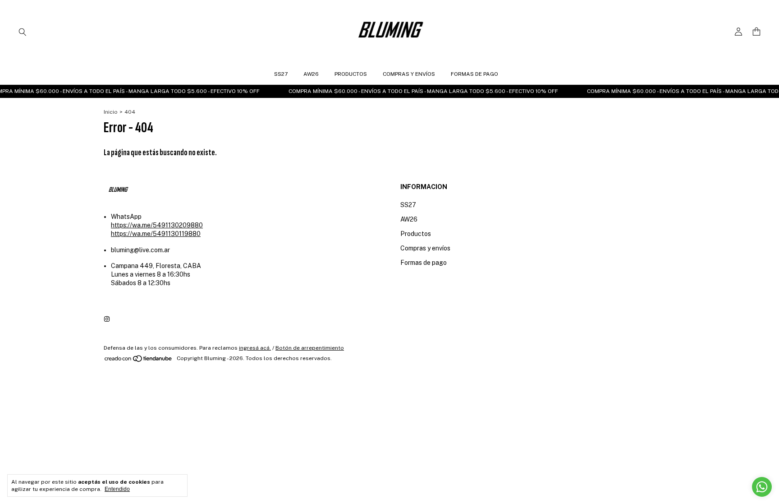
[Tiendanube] (139, 360)
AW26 (311, 74)
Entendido (117, 489)
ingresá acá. (255, 348)
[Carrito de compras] (756, 32)
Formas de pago (474, 74)
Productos (351, 74)
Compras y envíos (409, 74)
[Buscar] (22, 31)
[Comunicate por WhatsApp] (762, 487)
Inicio (111, 112)
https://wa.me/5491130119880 (156, 233)
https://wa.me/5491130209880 (157, 225)
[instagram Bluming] (107, 319)
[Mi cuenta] (738, 32)
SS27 (281, 74)
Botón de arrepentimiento (309, 348)
